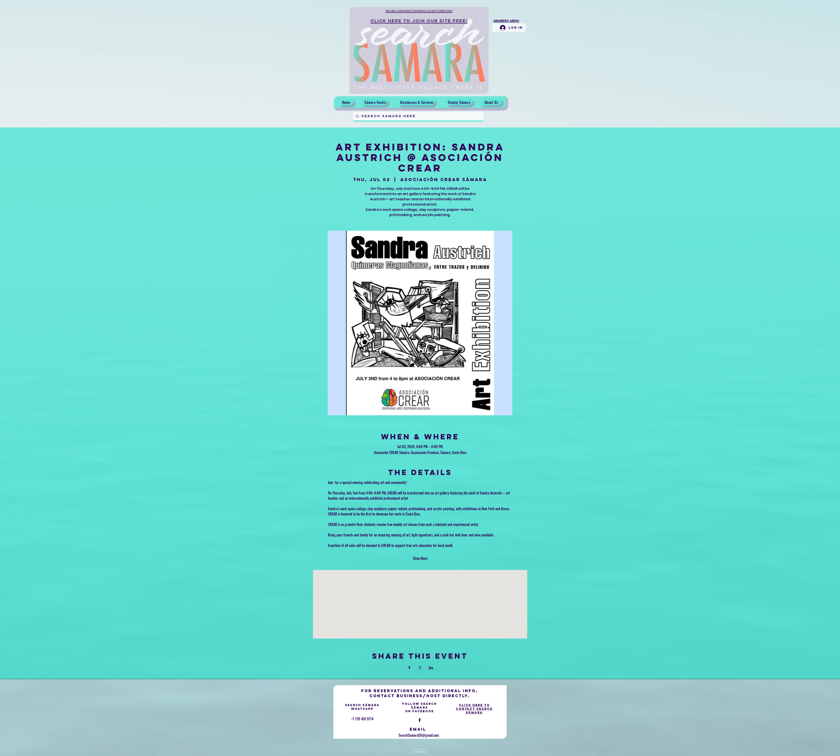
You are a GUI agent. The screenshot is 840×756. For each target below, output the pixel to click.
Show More (420, 558)
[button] (419, 13)
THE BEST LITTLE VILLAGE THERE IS (419, 87)
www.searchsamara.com (420, 751)
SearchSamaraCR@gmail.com (419, 735)
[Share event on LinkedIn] (431, 667)
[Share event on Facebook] (409, 667)
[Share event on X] (420, 667)
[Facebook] (419, 720)
